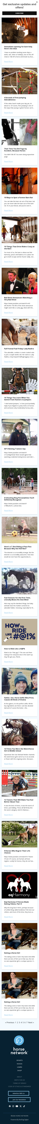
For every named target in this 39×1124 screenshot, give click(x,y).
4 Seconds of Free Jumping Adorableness (15, 99)
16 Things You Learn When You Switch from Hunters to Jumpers (17, 399)
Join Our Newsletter (19, 1100)
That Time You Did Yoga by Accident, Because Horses (15, 150)
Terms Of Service (19, 1083)
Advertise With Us (19, 1093)
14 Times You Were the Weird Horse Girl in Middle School (19, 750)
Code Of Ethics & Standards (19, 1086)
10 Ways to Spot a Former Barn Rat (18, 197)
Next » (31, 1022)
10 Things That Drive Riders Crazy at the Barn (19, 247)
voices (19, 1064)
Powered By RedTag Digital (19, 1120)
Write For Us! (19, 1080)
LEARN (19, 1067)
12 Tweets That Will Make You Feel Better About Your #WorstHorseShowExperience (18, 802)
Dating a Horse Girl (12, 953)
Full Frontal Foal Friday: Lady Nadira (19, 349)
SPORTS (20, 1060)
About (19, 1077)
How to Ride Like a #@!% (14, 649)
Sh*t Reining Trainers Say (14, 449)
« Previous (9, 1022)
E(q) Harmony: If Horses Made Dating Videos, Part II (16, 903)
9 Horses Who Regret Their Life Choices (17, 852)
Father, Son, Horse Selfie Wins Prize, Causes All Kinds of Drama (19, 699)
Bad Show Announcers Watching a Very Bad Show (18, 299)
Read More (8, 61)
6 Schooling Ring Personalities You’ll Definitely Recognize (19, 499)
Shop (19, 1070)
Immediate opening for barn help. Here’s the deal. (18, 48)
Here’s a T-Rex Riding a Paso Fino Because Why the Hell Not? (17, 548)
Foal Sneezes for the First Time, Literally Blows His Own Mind (17, 599)
